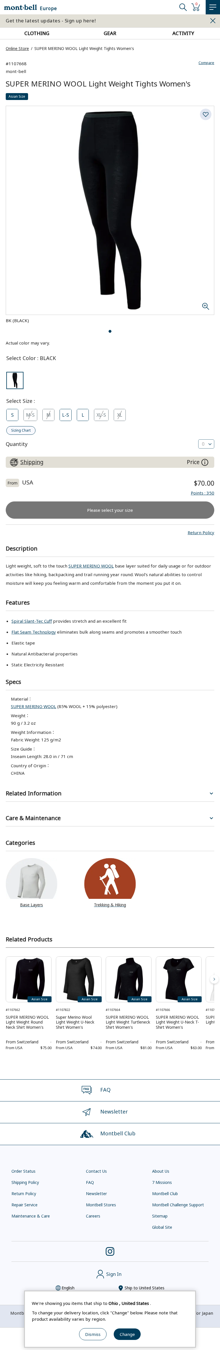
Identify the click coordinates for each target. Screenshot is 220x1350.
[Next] (214, 979)
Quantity (17, 444)
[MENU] (213, 7)
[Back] (5, 979)
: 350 (202, 493)
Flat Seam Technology (33, 632)
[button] (201, 532)
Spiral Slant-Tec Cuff (31, 621)
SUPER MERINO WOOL (91, 566)
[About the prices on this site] (205, 462)
